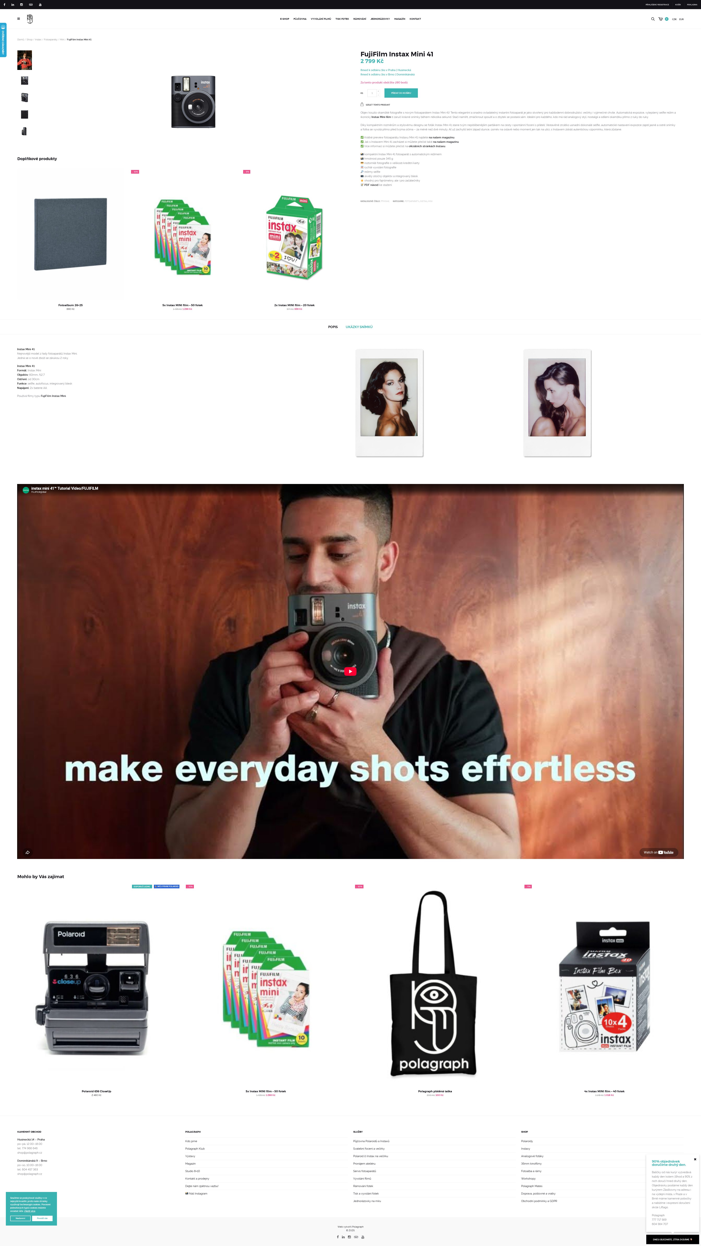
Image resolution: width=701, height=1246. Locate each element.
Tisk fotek (342, 19)
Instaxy (525, 1148)
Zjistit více (29, 1211)
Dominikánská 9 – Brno (32, 1160)
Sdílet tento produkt (377, 105)
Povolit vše (42, 1218)
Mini (62, 39)
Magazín (399, 19)
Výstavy (190, 1156)
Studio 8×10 (192, 1171)
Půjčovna (300, 19)
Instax (38, 39)
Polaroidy (527, 1141)
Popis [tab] (333, 327)
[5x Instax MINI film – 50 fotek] (182, 234)
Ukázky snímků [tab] (359, 327)
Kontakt (415, 19)
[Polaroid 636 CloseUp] (97, 984)
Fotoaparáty (50, 39)
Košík (678, 5)
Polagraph (193, 1131)
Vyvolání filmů (321, 19)
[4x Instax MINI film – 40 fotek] (605, 984)
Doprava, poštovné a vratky (538, 1193)
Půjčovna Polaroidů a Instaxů (371, 1141)
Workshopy (528, 1178)
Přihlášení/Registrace (657, 5)
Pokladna (692, 5)
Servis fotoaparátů (364, 1171)
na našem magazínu (441, 137)
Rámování (359, 19)
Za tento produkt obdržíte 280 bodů (384, 82)
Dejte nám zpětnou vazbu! (202, 1186)
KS (362, 93)
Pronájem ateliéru (364, 1163)
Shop (29, 39)
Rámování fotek (363, 1186)
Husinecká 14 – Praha (31, 1139)
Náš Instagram (197, 1193)
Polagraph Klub (195, 1148)
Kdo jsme (191, 1141)
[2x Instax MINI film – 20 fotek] (294, 234)
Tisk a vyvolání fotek (366, 1193)
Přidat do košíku (401, 93)
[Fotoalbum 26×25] (70, 234)
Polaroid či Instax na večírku (370, 1156)
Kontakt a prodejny (197, 1178)
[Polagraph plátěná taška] (435, 984)
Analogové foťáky (532, 1156)
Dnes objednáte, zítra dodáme (671, 1239)
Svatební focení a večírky (369, 1148)
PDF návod (371, 185)
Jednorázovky (380, 19)
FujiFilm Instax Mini (53, 396)
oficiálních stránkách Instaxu (427, 146)
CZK (674, 19)
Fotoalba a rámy (531, 1171)
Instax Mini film (381, 117)
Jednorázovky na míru (367, 1201)
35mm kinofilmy (531, 1163)
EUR (681, 19)
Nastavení (20, 1218)
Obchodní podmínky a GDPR (539, 1201)
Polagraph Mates (531, 1186)
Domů (20, 39)
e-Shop (284, 19)
